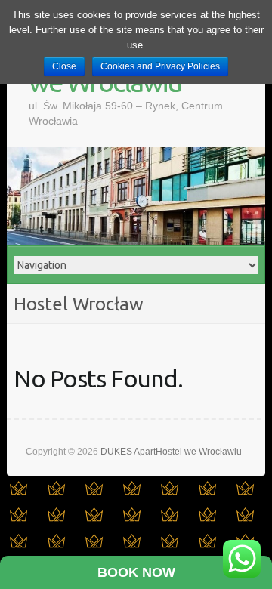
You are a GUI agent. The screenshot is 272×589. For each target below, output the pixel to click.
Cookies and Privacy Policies (160, 66)
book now (136, 572)
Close (64, 66)
